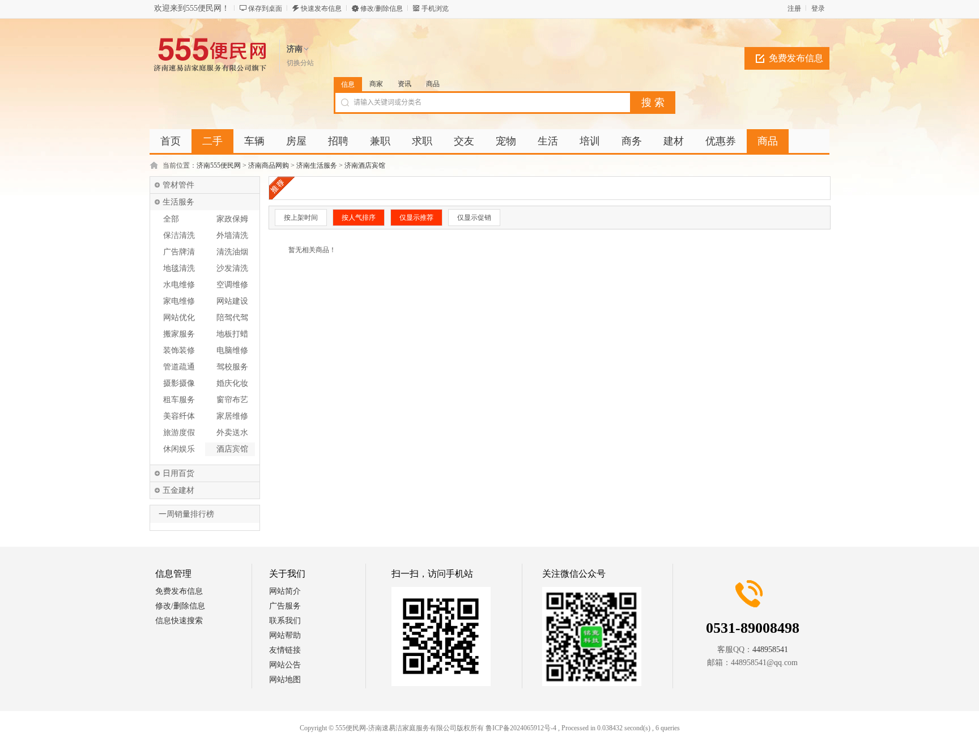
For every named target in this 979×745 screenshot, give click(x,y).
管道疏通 (179, 367)
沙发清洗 (232, 268)
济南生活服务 (316, 165)
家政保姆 (232, 219)
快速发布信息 (321, 8)
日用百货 (178, 473)
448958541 (770, 649)
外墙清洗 (232, 235)
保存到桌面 (265, 8)
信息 (348, 84)
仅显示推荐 (416, 218)
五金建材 (178, 490)
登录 (818, 8)
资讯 (404, 84)
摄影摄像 (179, 383)
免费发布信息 (796, 58)
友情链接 (285, 650)
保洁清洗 (179, 235)
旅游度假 (179, 432)
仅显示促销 (474, 218)
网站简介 (285, 591)
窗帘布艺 (232, 399)
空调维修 (232, 284)
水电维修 (179, 284)
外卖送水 (232, 432)
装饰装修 (179, 350)
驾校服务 (232, 367)
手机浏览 (435, 8)
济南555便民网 (219, 165)
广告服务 (285, 606)
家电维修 (179, 301)
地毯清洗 (179, 268)
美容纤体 (179, 416)
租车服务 (179, 399)
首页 (170, 141)
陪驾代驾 (232, 317)
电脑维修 (232, 350)
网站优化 (179, 317)
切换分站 (300, 63)
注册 (794, 8)
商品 (433, 84)
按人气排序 (359, 218)
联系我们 (285, 620)
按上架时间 (301, 218)
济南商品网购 (268, 165)
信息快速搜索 (179, 620)
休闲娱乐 (179, 449)
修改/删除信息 (381, 8)
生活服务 (178, 202)
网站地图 (285, 679)
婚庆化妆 (232, 383)
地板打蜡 (232, 334)
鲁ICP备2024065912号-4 (521, 728)
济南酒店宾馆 (364, 165)
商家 (376, 84)
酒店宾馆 (232, 449)
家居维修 (232, 416)
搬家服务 (179, 334)
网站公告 (285, 665)
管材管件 (178, 185)
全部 (171, 219)
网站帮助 (285, 635)
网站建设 (232, 301)
